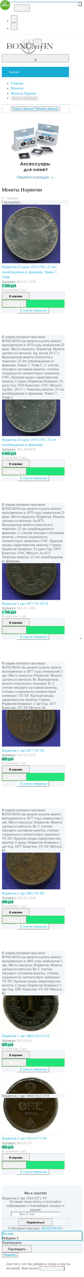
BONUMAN (51, 1228)
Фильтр (8, 1234)
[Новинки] (20, 204)
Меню (18, 8)
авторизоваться (52, 1268)
